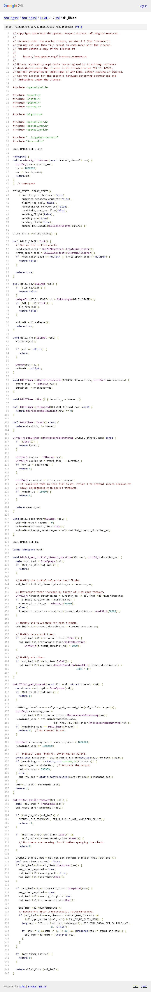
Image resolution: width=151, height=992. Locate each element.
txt (135, 986)
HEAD (44, 18)
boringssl (11, 18)
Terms (42, 986)
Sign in (143, 6)
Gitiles (22, 986)
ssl (57, 18)
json (144, 986)
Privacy (32, 986)
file (79, 26)
